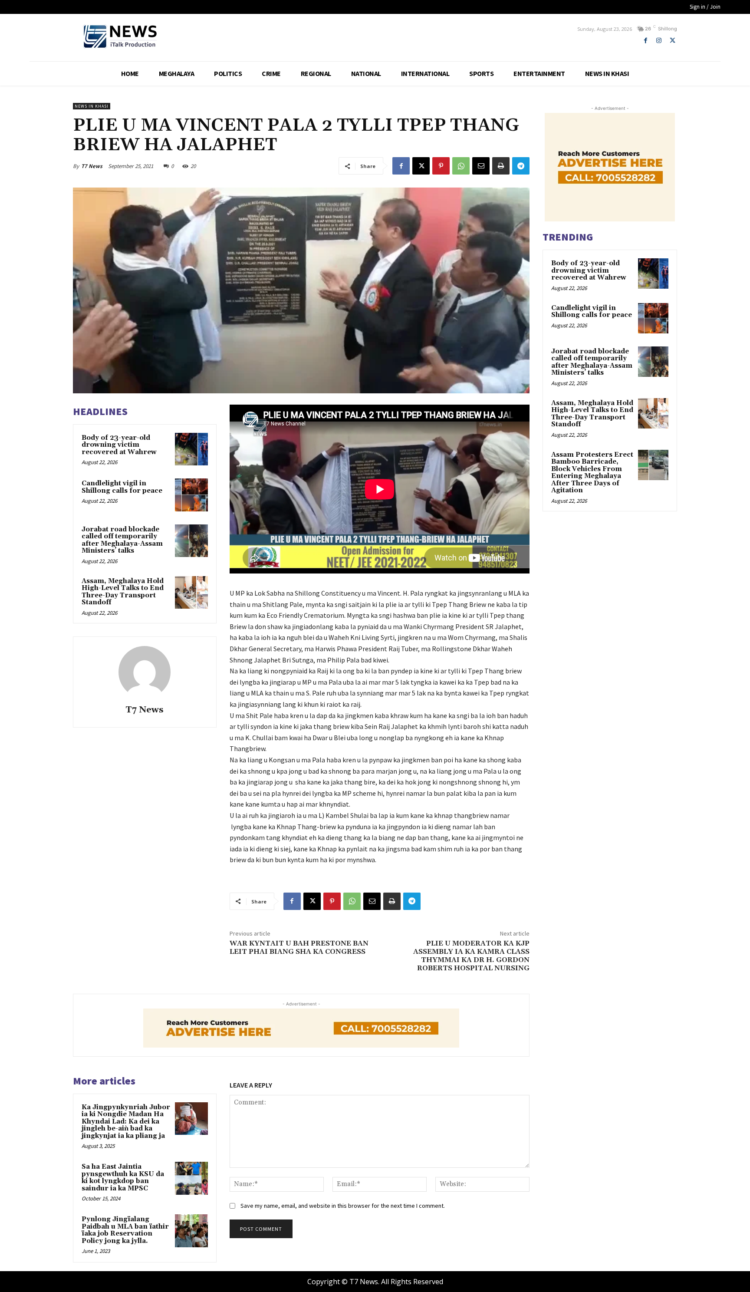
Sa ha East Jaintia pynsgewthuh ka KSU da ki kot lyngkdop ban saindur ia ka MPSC (123, 1178)
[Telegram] (521, 166)
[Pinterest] (441, 166)
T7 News (91, 166)
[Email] (481, 166)
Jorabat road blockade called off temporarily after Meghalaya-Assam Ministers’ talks (122, 540)
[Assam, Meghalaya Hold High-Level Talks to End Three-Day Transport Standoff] (191, 592)
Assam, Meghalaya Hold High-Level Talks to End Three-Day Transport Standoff (123, 592)
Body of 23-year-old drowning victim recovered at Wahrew (119, 445)
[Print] (501, 166)
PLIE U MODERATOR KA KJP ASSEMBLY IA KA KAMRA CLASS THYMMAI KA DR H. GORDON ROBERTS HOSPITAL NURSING (471, 956)
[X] (672, 40)
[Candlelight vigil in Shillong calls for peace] (191, 494)
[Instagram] (659, 40)
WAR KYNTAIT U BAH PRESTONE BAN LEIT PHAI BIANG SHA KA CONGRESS (299, 947)
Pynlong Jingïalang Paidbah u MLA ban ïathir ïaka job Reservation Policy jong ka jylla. (125, 1230)
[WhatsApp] (461, 166)
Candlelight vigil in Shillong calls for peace (122, 487)
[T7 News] (144, 672)
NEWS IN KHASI (92, 106)
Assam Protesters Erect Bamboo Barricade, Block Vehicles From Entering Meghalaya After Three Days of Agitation (592, 473)
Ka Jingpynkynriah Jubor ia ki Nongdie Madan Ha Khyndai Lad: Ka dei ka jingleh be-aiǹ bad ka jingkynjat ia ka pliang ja (126, 1121)
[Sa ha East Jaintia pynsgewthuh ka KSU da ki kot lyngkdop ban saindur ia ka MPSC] (191, 1178)
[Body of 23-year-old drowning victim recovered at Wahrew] (191, 449)
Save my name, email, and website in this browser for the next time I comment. (342, 1206)
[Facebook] (645, 40)
